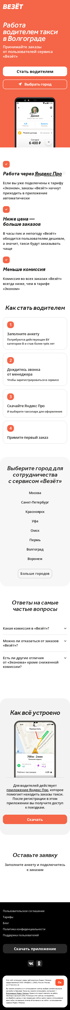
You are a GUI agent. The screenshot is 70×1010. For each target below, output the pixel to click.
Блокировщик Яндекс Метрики (17, 993)
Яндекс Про (48, 173)
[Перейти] (31, 963)
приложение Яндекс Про (27, 790)
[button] (35, 628)
